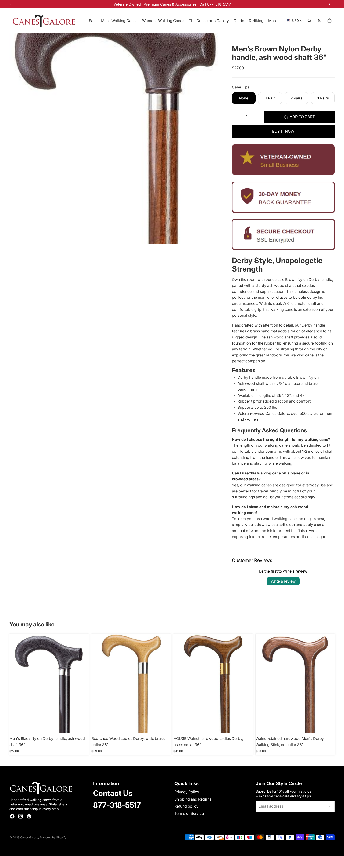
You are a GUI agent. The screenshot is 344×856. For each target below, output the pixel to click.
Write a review (283, 581)
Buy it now (283, 131)
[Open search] (309, 20)
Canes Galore (29, 837)
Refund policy (186, 806)
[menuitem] (273, 20)
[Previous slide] (180, 683)
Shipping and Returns (192, 799)
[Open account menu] (319, 20)
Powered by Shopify (53, 837)
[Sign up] (328, 806)
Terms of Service (189, 813)
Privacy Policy (186, 792)
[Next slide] (246, 683)
